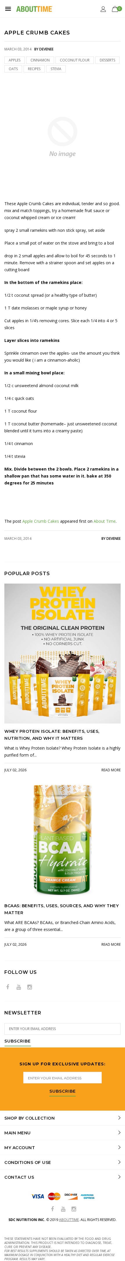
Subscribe (17, 1041)
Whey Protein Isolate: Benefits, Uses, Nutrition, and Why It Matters (51, 735)
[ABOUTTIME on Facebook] (7, 987)
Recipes (34, 68)
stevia (56, 68)
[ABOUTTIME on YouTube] (18, 987)
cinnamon (40, 60)
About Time (105, 521)
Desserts (107, 60)
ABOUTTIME (69, 1219)
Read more (111, 770)
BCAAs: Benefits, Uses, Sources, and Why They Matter (61, 909)
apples (14, 60)
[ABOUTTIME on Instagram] (29, 987)
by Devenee (111, 538)
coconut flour (75, 60)
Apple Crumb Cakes (40, 521)
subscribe (62, 1091)
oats (13, 68)
